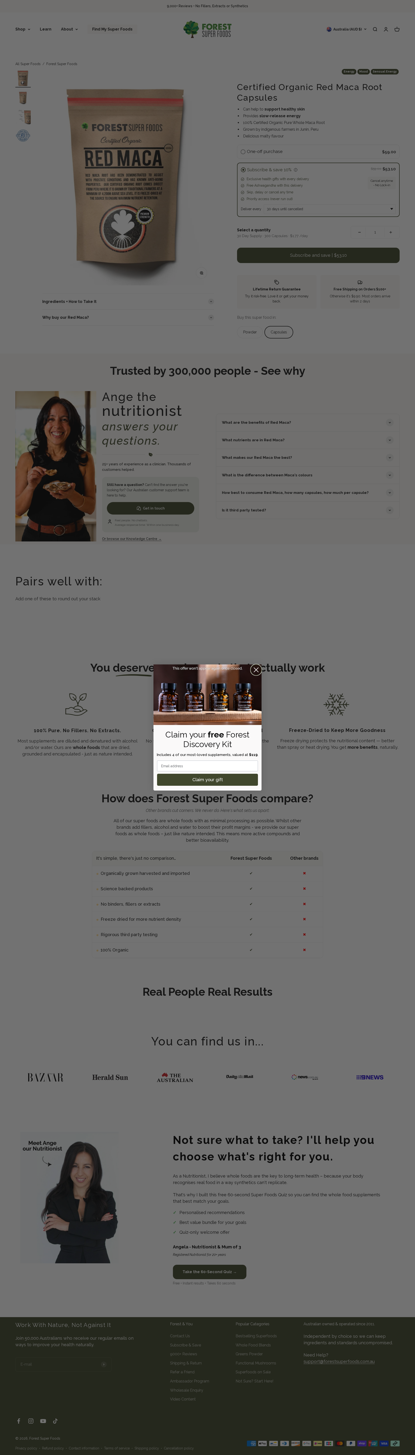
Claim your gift (207, 779)
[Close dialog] (256, 669)
